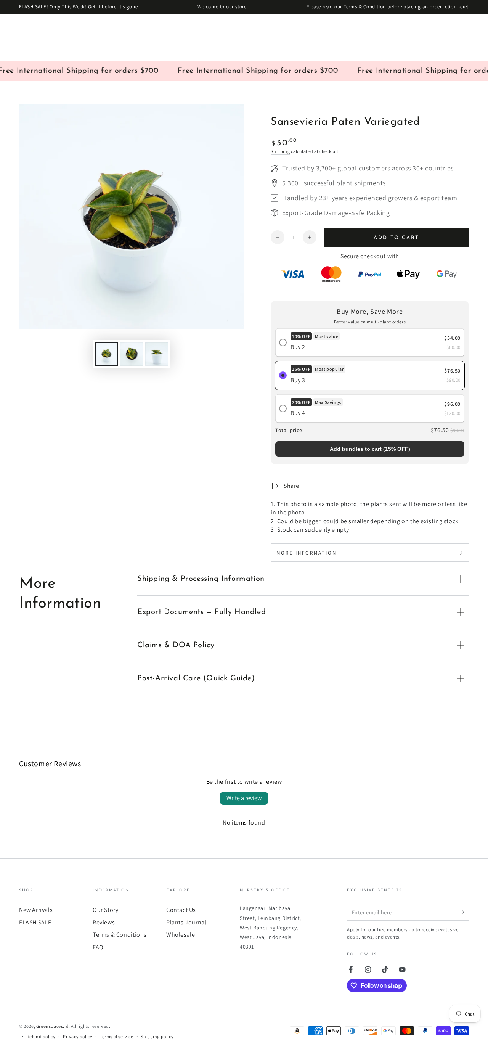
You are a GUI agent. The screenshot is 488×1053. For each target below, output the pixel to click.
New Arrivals (36, 910)
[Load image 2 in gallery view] (131, 354)
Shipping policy (157, 1036)
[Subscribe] (464, 911)
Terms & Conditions (120, 935)
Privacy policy (77, 1036)
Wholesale (180, 935)
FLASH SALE (35, 922)
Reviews (104, 922)
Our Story (105, 910)
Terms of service (116, 1036)
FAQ (98, 947)
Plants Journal (186, 922)
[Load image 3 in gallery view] (156, 354)
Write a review (244, 798)
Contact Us (181, 910)
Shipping (280, 151)
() (370, 449)
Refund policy (41, 1036)
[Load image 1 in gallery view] (106, 354)
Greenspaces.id (52, 1026)
